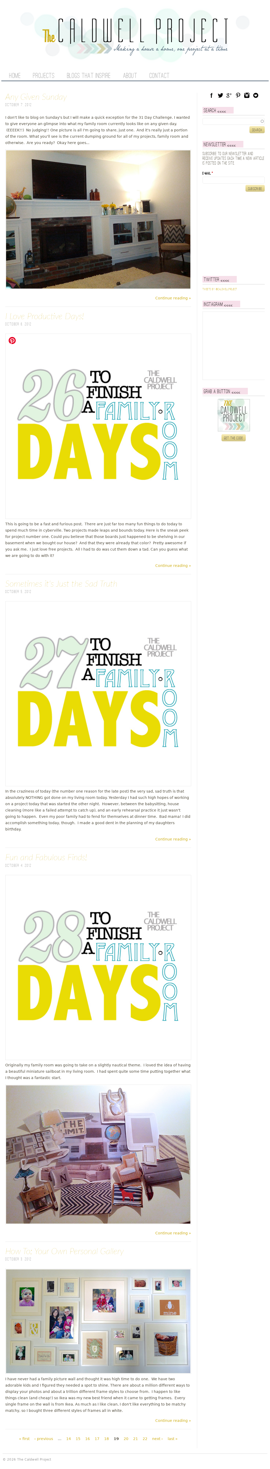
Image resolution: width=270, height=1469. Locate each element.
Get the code (233, 438)
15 (78, 1439)
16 (87, 1439)
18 (106, 1439)
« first (24, 1439)
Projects (44, 76)
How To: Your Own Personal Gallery (64, 1251)
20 (126, 1439)
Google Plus (229, 95)
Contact (160, 76)
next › (157, 1439)
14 (68, 1439)
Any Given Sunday (36, 97)
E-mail (207, 173)
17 (97, 1439)
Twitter (220, 95)
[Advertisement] (235, 234)
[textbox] (233, 121)
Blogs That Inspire (89, 76)
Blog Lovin (255, 95)
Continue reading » (173, 298)
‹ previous (43, 1439)
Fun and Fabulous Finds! (46, 857)
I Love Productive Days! (44, 316)
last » (173, 1439)
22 (145, 1439)
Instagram (246, 95)
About (130, 76)
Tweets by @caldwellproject (219, 289)
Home (15, 76)
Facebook (211, 95)
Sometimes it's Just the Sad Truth (61, 584)
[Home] (135, 53)
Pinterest (238, 95)
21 (135, 1439)
